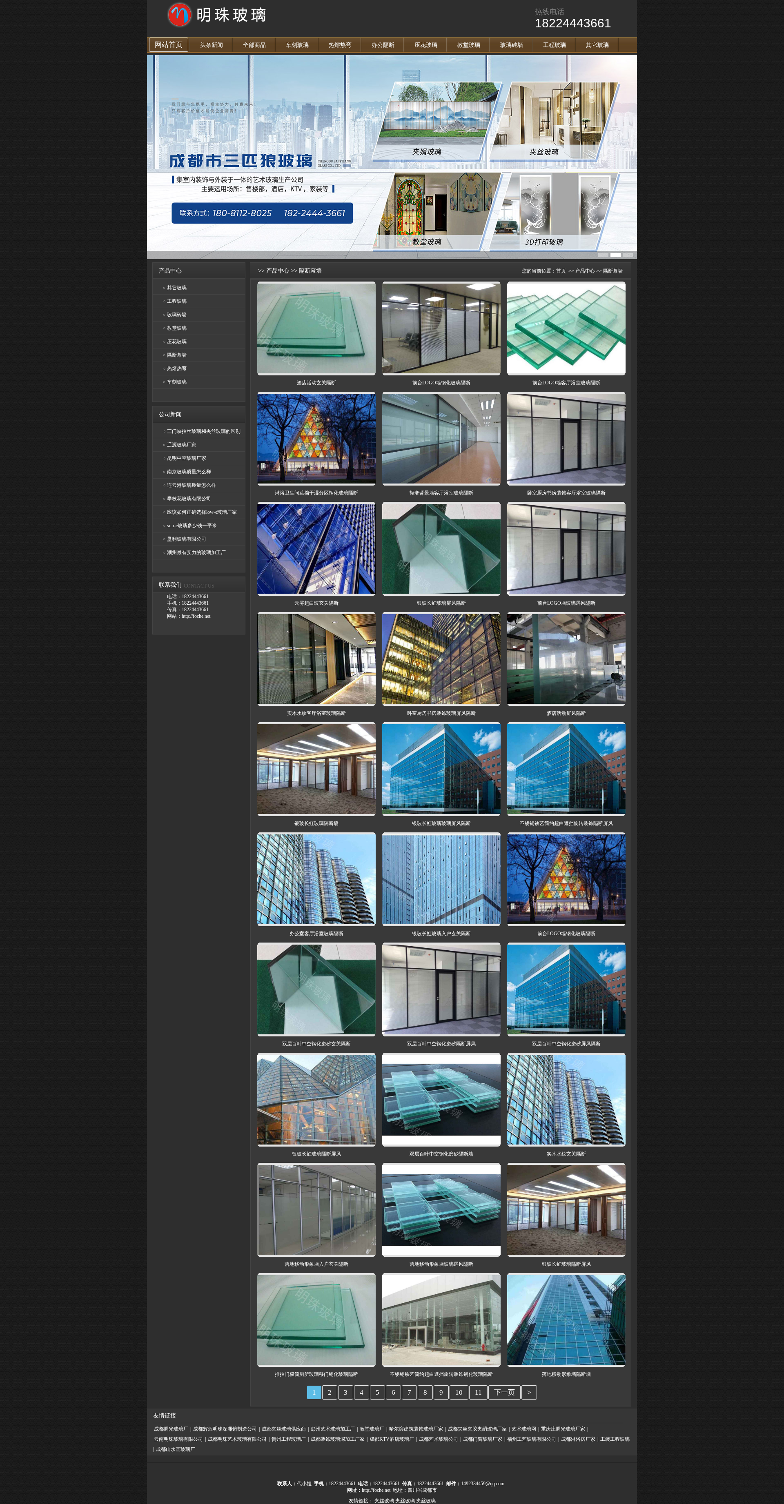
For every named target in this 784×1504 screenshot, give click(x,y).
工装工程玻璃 (615, 1439)
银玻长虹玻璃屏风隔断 (441, 603)
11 (478, 1392)
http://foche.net (376, 1490)
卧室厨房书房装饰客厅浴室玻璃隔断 (566, 493)
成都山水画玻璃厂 (175, 1449)
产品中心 (277, 271)
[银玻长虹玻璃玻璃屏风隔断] (441, 812)
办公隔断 (383, 45)
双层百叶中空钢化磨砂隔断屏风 (441, 1044)
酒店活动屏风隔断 (566, 713)
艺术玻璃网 (524, 1429)
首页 (561, 271)
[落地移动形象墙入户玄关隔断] (316, 1253)
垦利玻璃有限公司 (186, 539)
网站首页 (169, 45)
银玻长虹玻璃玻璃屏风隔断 (441, 823)
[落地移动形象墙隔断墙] (566, 1363)
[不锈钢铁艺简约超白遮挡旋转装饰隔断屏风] (566, 812)
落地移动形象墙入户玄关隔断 (316, 1264)
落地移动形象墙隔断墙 (566, 1374)
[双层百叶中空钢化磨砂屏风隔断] (566, 1033)
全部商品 (254, 45)
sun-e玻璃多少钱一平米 (192, 525)
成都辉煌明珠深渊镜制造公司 (225, 1429)
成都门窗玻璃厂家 (482, 1439)
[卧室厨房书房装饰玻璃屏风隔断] (441, 702)
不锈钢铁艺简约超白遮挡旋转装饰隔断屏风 (566, 823)
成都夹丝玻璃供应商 (284, 1429)
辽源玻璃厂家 (181, 445)
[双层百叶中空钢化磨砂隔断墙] (441, 1143)
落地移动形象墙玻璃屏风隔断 (441, 1264)
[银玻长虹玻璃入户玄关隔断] (441, 922)
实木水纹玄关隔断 (566, 1154)
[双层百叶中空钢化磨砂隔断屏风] (441, 1033)
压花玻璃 (425, 45)
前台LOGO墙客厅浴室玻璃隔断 (566, 383)
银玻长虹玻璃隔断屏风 (316, 1154)
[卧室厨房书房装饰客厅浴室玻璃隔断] (566, 482)
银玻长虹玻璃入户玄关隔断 (441, 933)
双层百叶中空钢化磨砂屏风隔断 (566, 1044)
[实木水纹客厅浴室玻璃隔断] (316, 702)
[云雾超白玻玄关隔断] (316, 592)
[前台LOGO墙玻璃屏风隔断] (566, 592)
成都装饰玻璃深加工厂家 (338, 1439)
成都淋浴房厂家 (578, 1439)
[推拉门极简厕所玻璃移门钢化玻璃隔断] (316, 1363)
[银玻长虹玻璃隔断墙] (316, 812)
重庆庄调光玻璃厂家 (563, 1429)
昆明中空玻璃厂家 (186, 458)
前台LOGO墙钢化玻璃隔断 (441, 383)
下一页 (504, 1392)
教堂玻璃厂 (372, 1429)
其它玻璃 (597, 45)
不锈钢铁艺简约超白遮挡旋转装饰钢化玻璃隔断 (441, 1374)
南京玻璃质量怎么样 (189, 472)
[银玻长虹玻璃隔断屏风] (316, 1143)
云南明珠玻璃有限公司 (178, 1439)
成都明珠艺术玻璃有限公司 (237, 1439)
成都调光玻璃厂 (171, 1429)
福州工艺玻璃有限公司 (531, 1439)
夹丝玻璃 (384, 1501)
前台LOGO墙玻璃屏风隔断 (566, 603)
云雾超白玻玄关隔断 (316, 603)
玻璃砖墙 (511, 45)
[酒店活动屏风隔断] (566, 702)
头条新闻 (211, 45)
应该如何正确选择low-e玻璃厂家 (202, 512)
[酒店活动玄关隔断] (316, 372)
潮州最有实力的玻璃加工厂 (196, 552)
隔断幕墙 (177, 355)
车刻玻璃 (297, 45)
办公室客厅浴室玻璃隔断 (316, 933)
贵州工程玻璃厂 (289, 1439)
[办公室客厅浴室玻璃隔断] (316, 922)
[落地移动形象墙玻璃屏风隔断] (441, 1253)
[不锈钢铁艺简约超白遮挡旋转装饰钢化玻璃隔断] (441, 1363)
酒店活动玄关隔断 (316, 383)
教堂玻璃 (468, 45)
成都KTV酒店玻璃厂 (392, 1439)
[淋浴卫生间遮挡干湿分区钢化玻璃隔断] (316, 482)
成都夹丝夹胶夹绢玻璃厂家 (477, 1429)
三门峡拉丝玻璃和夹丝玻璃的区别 (204, 431)
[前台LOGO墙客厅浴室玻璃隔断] (566, 372)
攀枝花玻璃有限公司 (189, 498)
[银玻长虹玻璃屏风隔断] (441, 592)
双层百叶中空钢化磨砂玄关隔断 (316, 1044)
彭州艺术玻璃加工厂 (333, 1429)
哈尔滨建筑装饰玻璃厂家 (416, 1429)
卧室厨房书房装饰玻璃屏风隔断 (441, 713)
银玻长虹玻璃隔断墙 (316, 823)
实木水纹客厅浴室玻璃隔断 (316, 713)
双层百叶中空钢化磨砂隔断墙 (441, 1154)
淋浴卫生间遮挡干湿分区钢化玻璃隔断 (316, 493)
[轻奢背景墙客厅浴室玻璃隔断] (441, 482)
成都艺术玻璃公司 (438, 1439)
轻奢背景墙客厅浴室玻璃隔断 (441, 493)
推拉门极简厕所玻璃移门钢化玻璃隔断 (316, 1374)
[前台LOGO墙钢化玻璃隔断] (441, 372)
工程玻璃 (554, 45)
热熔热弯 (340, 45)
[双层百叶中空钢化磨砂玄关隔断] (316, 1033)
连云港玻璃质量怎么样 (191, 485)
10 (459, 1392)
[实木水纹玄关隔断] (566, 1143)
